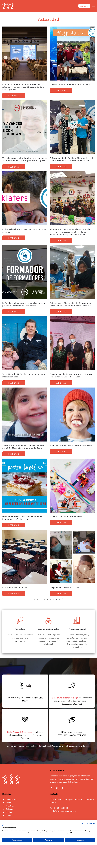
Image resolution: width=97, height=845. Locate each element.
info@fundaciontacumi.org (64, 811)
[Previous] (34, 599)
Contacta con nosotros (16, 746)
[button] (93, 6)
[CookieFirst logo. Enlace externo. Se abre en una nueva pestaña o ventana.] (3, 825)
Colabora (84, 6)
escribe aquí (84, 746)
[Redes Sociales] (52, 788)
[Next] (62, 599)
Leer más (13, 95)
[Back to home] (8, 6)
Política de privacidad (88, 823)
